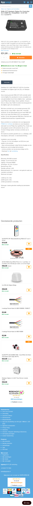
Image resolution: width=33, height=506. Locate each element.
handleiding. (15, 151)
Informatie (6, 82)
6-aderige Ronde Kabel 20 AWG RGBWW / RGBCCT (16, 308)
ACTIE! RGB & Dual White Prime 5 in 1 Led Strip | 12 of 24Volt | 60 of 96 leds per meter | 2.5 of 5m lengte (16, 262)
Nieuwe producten (7, 443)
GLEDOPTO (7, 14)
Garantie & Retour (7, 415)
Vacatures (5, 429)
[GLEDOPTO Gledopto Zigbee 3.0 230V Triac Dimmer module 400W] (16, 370)
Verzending (5, 413)
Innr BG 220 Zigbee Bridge (9, 285)
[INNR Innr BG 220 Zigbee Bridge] (16, 277)
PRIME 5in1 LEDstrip (7, 124)
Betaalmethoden (6, 419)
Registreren (5, 455)
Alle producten (6, 441)
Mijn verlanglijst (6, 461)
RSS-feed (5, 449)
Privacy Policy (6, 427)
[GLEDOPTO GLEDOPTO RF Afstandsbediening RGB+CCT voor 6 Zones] (16, 231)
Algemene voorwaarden (8, 425)
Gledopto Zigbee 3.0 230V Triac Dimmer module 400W (15, 379)
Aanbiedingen (6, 445)
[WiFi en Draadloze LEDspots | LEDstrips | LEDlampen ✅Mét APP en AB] (6, 2)
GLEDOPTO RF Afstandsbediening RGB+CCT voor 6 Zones (16, 239)
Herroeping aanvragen (8, 433)
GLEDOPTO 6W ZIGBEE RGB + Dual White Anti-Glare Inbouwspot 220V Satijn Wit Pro (16, 355)
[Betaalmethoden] (5, 489)
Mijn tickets (5, 459)
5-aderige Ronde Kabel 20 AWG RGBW (12, 331)
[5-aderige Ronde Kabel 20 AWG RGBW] (16, 324)
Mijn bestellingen (6, 457)
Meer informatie (5, 50)
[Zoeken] (30, 6)
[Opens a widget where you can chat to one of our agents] (26, 503)
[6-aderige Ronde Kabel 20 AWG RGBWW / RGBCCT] (16, 300)
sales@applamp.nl (6, 471)
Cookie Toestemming (7, 436)
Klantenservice (6, 417)
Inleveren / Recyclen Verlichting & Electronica (14, 432)
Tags (3, 447)
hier (8, 151)
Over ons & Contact (7, 411)
